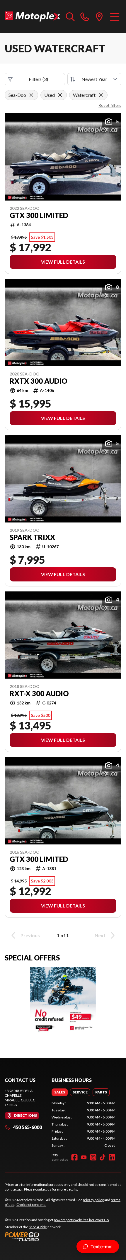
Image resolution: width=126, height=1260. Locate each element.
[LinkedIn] (111, 1157)
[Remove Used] (60, 95)
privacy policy (93, 1200)
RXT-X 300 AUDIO (39, 693)
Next (100, 935)
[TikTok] (102, 1157)
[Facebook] (74, 1157)
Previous (30, 935)
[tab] (60, 1092)
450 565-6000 (27, 1127)
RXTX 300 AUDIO (38, 381)
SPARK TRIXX (32, 537)
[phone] (84, 16)
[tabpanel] (83, 1124)
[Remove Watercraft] (101, 95)
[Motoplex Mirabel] (32, 16)
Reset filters (109, 105)
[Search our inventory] (70, 16)
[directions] (99, 16)
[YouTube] (83, 1157)
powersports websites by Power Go (81, 1220)
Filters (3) (38, 79)
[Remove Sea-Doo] (31, 95)
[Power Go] (57, 1236)
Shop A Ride (38, 1227)
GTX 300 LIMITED (39, 215)
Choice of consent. (31, 1204)
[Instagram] (93, 1157)
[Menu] (114, 16)
